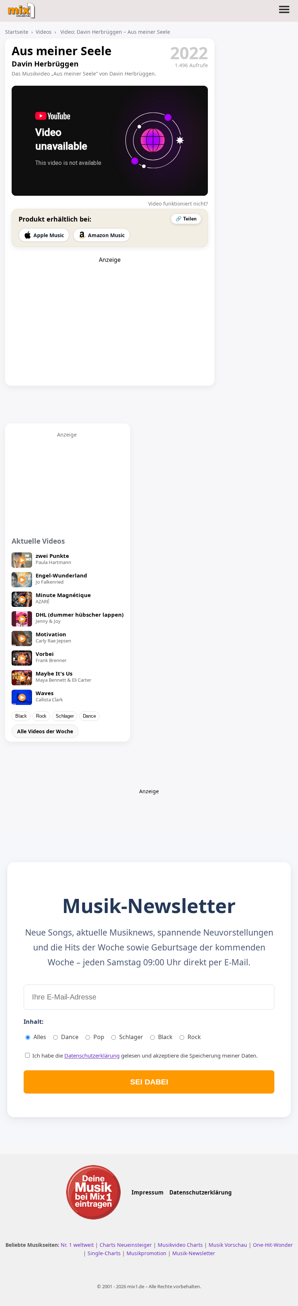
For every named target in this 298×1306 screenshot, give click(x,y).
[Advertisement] (109, 309)
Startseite (16, 31)
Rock (41, 716)
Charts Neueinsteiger (126, 1244)
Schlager (64, 716)
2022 (189, 52)
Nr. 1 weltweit (78, 1244)
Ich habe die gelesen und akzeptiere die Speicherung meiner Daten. (144, 1055)
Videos (44, 31)
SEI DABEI (149, 1082)
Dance (89, 716)
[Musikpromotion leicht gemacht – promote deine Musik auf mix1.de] (93, 1192)
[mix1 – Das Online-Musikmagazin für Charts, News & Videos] (22, 8)
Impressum (148, 1192)
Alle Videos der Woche (45, 731)
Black (21, 716)
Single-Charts (105, 1253)
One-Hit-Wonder (273, 1244)
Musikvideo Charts (181, 1244)
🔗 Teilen (186, 219)
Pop (98, 1037)
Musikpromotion (147, 1253)
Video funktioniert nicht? (178, 203)
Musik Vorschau (229, 1244)
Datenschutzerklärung (92, 1055)
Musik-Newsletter (193, 1253)
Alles (39, 1037)
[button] (284, 14)
